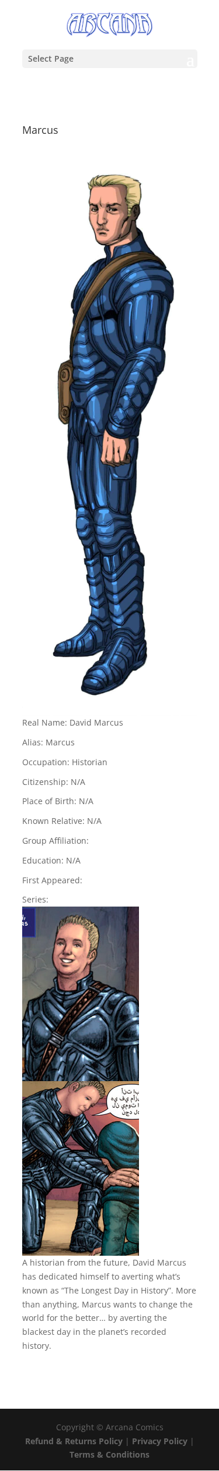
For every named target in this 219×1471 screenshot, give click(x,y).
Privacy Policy (161, 1441)
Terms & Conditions (109, 1454)
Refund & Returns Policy (74, 1441)
